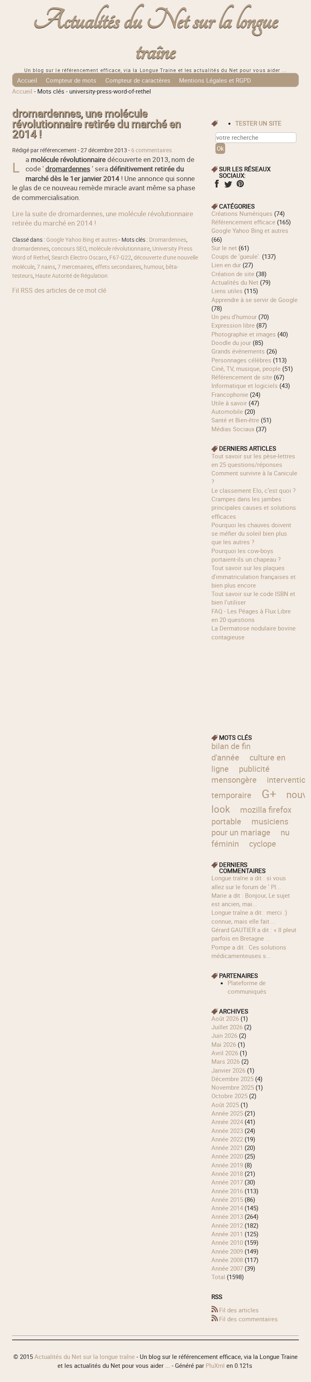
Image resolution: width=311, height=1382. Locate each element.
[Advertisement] (254, 681)
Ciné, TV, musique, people (246, 368)
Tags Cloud (250, 94)
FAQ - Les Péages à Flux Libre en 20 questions (251, 615)
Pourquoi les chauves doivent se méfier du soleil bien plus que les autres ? (251, 533)
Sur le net (224, 248)
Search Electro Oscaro (79, 257)
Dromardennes (167, 239)
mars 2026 (225, 1061)
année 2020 (227, 1156)
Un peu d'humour (234, 317)
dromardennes (30, 248)
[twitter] (228, 186)
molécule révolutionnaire (119, 248)
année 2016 (227, 1191)
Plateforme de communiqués (247, 987)
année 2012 (227, 1225)
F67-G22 (120, 257)
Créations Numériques (242, 213)
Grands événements (238, 351)
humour (153, 266)
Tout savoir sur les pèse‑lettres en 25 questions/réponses (253, 460)
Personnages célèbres (241, 360)
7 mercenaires (75, 266)
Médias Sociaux (232, 429)
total (219, 1277)
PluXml (215, 1365)
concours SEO (68, 248)
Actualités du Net (234, 282)
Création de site (232, 274)
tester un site (258, 123)
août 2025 (225, 1105)
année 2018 (227, 1173)
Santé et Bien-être (235, 420)
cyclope (262, 843)
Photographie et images (243, 334)
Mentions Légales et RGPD (215, 80)
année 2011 (227, 1234)
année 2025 (227, 1113)
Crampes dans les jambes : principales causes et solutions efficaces (253, 507)
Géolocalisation (38, 94)
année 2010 (227, 1242)
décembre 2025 (232, 1079)
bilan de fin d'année (231, 752)
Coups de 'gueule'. (235, 256)
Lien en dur (226, 265)
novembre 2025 (232, 1087)
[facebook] (216, 186)
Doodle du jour (231, 343)
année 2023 (227, 1130)
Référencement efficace (243, 222)
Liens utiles (227, 291)
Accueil (27, 80)
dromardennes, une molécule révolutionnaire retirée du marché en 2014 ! (96, 123)
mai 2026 (223, 1044)
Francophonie (229, 394)
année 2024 (227, 1122)
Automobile (227, 411)
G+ (269, 793)
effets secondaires (118, 266)
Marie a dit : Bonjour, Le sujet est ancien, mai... (250, 899)
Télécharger (210, 94)
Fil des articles (239, 1310)
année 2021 (227, 1148)
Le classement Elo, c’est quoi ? (253, 490)
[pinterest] (240, 186)
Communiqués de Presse (152, 94)
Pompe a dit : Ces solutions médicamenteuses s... (248, 951)
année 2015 (227, 1199)
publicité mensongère (240, 774)
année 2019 (227, 1165)
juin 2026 (224, 1035)
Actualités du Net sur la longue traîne (155, 36)
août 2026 (225, 1018)
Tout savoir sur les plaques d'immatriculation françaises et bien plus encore (253, 576)
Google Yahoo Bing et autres (81, 239)
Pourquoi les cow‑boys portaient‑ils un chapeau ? (246, 555)
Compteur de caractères (137, 80)
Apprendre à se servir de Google (254, 300)
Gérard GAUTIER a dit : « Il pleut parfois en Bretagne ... (253, 934)
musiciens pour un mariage (249, 827)
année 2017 (227, 1182)
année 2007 (227, 1268)
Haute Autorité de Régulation (71, 275)
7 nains (46, 266)
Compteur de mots (71, 80)
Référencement (88, 94)
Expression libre (233, 325)
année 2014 (227, 1208)
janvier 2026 (228, 1070)
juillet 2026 (227, 1027)
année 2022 (227, 1139)
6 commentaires (151, 150)
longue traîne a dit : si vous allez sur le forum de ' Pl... (248, 882)
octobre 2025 (229, 1096)
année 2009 (227, 1251)
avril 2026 (224, 1053)
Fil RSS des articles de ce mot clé (59, 290)
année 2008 (227, 1260)
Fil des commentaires (248, 1319)
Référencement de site (241, 377)
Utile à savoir (229, 403)
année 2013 (227, 1216)
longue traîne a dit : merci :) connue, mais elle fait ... (249, 916)
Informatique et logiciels (244, 385)
